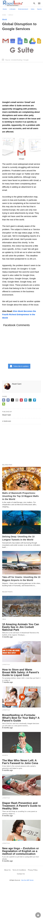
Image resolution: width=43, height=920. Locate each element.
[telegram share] (34, 400)
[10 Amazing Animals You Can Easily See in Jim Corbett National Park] (21, 606)
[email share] (16, 400)
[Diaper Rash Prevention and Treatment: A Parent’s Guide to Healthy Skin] (21, 785)
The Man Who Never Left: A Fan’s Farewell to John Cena (20, 762)
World (10, 15)
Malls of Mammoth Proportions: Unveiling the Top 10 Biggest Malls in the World (20, 496)
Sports (39, 9)
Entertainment (23, 9)
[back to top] (38, 915)
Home (5, 9)
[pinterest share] (21, 400)
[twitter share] (12, 399)
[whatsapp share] (30, 400)
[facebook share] (3, 400)
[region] (21, 82)
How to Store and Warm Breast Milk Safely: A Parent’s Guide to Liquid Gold (20, 672)
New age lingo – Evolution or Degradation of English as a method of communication (20, 851)
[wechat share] (3, 404)
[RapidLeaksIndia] (12, 3)
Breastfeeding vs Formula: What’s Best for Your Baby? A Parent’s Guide (20, 718)
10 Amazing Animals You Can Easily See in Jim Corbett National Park (20, 627)
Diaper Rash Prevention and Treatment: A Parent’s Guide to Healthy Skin (21, 805)
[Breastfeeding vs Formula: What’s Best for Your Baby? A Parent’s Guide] (21, 696)
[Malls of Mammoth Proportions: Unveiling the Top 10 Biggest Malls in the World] (21, 478)
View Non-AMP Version (27, 880)
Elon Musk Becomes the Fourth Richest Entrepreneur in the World (19, 314)
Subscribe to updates (21, 366)
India (32, 9)
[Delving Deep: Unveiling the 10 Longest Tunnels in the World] (21, 522)
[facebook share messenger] (8, 400)
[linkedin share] (25, 400)
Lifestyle (13, 9)
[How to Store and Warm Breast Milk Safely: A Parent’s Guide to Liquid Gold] (21, 651)
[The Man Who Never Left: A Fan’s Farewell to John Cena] (21, 742)
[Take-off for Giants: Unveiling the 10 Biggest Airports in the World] (21, 562)
